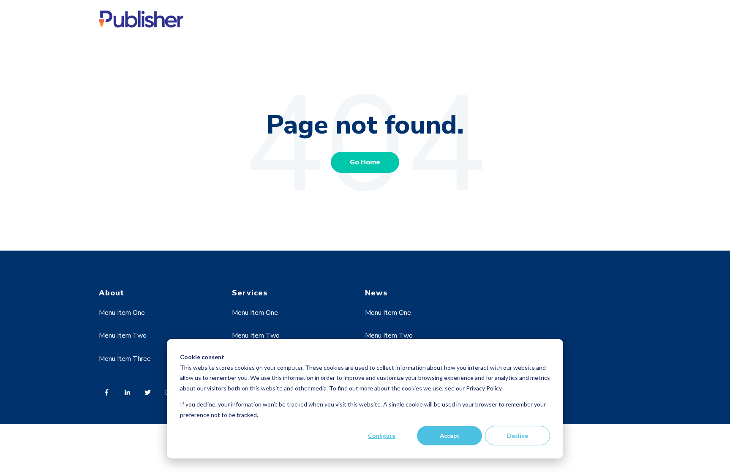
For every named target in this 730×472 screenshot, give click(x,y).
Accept (450, 435)
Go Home (365, 162)
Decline (517, 435)
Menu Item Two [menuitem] (123, 335)
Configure (381, 435)
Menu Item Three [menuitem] (125, 358)
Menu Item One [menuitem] (122, 312)
